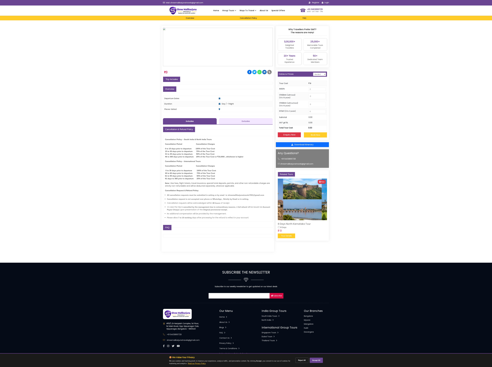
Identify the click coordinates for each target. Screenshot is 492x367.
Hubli (306, 328)
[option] (302, 208)
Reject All (302, 360)
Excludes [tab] (246, 121)
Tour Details (286, 236)
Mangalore (308, 324)
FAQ (221, 332)
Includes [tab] (190, 121)
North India (267, 320)
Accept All (316, 360)
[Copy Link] (269, 72)
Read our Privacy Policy (197, 363)
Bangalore (308, 316)
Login (326, 2)
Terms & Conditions (228, 348)
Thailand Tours (268, 340)
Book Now (315, 135)
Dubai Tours (267, 336)
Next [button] (325, 206)
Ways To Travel (247, 10)
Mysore (307, 320)
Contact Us (224, 338)
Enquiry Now (289, 134)
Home (216, 10)
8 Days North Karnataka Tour (294, 223)
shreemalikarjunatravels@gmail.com (186, 2)
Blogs (221, 327)
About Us (264, 10)
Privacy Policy (225, 343)
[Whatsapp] (259, 72)
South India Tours (270, 316)
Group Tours (228, 10)
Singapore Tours (269, 332)
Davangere (309, 332)
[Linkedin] (264, 72)
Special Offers (278, 10)
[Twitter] (254, 72)
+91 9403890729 (288, 159)
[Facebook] (249, 72)
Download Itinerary (304, 144)
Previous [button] (279, 206)
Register (315, 2)
